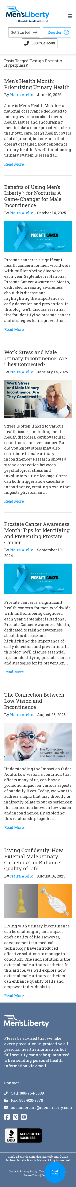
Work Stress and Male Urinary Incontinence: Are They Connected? (35, 358)
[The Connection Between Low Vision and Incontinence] (38, 741)
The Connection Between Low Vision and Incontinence (34, 700)
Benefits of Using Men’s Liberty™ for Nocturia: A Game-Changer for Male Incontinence (32, 196)
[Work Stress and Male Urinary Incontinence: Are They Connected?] (38, 398)
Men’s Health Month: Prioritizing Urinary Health (37, 84)
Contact (13, 1171)
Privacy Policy (28, 1171)
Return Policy (31, 1175)
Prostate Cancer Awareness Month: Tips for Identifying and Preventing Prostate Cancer (37, 533)
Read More (14, 164)
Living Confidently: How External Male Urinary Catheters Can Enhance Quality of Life (33, 859)
